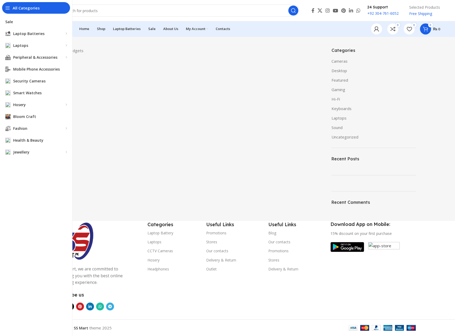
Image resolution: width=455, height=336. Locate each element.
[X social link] (320, 10)
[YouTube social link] (335, 10)
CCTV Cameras (160, 250)
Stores (211, 241)
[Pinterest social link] (343, 10)
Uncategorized (345, 137)
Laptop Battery (160, 232)
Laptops (339, 118)
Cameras (340, 61)
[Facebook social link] (313, 10)
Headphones (158, 268)
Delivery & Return (221, 260)
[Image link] (75, 240)
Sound (337, 127)
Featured (340, 80)
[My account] (376, 29)
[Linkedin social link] (351, 10)
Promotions (216, 232)
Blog (272, 232)
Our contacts (217, 250)
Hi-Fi (336, 99)
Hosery (153, 260)
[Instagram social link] (327, 10)
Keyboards (342, 108)
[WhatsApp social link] (358, 10)
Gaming (338, 89)
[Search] (293, 11)
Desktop (339, 70)
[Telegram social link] (110, 306)
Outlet (211, 268)
